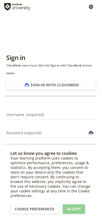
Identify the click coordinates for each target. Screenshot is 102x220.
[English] (91, 6)
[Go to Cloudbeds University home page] (17, 6)
